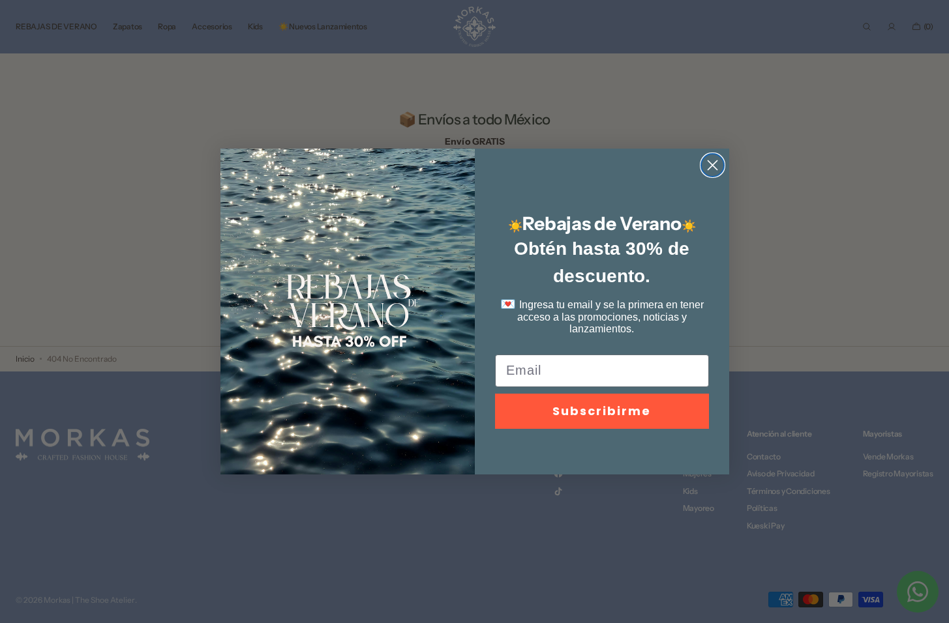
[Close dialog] (712, 165)
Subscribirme (601, 411)
